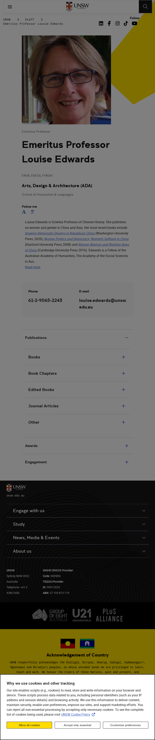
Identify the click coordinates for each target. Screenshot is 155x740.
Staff (29, 19)
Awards (31, 446)
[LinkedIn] (102, 23)
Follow (134, 18)
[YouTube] (134, 23)
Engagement (36, 462)
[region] (77, 707)
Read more (32, 267)
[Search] (145, 6)
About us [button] (22, 551)
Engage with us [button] (29, 510)
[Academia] (25, 212)
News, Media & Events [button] (36, 537)
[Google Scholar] (32, 212)
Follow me (29, 206)
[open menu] (9, 6)
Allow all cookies (29, 725)
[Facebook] (109, 23)
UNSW (6, 19)
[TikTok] (126, 23)
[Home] (77, 6)
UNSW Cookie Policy (79, 714)
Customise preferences (125, 725)
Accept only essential (77, 725)
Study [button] (19, 524)
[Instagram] (117, 23)
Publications (36, 337)
